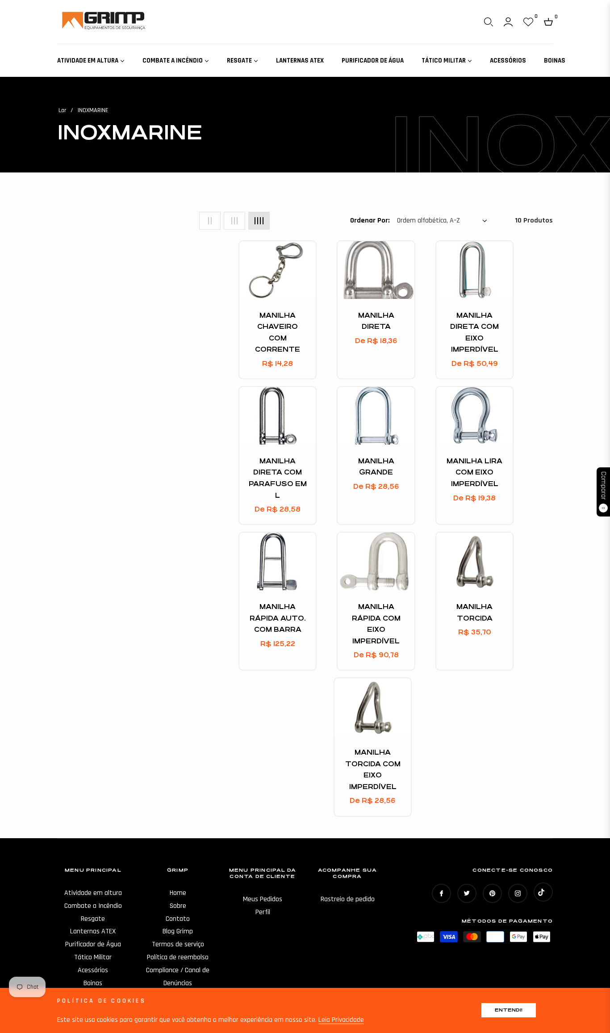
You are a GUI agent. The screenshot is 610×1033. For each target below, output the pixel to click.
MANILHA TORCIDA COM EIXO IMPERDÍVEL (373, 769)
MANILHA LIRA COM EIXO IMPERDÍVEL (474, 472)
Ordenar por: (370, 220)
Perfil (262, 912)
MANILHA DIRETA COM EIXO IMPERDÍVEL (474, 332)
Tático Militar (93, 957)
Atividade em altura (93, 893)
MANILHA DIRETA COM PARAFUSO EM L (278, 478)
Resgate (93, 919)
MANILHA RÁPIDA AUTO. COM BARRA (277, 618)
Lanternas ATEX (93, 931)
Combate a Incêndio (93, 906)
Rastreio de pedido (348, 899)
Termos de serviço (178, 944)
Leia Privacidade (341, 1020)
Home (178, 893)
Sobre (178, 906)
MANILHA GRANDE (376, 466)
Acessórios (93, 970)
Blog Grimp (178, 931)
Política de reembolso (178, 957)
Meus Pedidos (262, 899)
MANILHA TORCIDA (474, 612)
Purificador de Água (93, 944)
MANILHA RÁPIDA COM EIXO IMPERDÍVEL (376, 624)
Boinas (93, 983)
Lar (62, 110)
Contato (178, 919)
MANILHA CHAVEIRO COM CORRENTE (277, 332)
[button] (488, 22)
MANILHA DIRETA (376, 321)
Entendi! (508, 1010)
